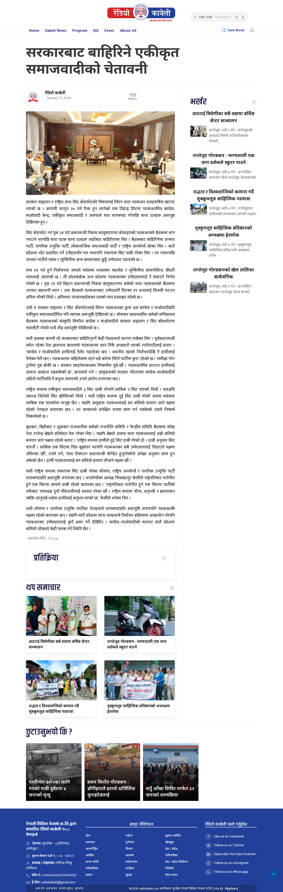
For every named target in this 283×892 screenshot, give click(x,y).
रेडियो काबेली (55, 92)
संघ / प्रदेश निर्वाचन (176, 862)
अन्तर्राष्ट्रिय (92, 848)
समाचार (90, 842)
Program (79, 30)
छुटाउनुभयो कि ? (49, 732)
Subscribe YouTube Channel (234, 854)
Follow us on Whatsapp (231, 872)
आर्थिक (90, 855)
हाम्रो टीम (40, 888)
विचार (129, 848)
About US (128, 30)
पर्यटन (129, 835)
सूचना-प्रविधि (173, 835)
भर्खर (198, 102)
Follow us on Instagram (231, 863)
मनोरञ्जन (131, 862)
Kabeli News (55, 30)
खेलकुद (169, 842)
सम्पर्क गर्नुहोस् (66, 888)
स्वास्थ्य (130, 855)
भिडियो (169, 868)
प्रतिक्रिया (46, 558)
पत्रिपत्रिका (92, 868)
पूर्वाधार (130, 842)
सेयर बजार (171, 875)
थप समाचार (43, 587)
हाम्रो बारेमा (51, 888)
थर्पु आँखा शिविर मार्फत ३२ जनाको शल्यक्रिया (170, 791)
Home (34, 30)
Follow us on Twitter (229, 845)
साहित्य (130, 868)
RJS (96, 30)
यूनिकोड (79, 888)
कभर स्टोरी (92, 862)
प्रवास (89, 875)
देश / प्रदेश (171, 848)
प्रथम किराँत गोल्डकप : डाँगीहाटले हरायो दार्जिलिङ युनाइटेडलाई (111, 788)
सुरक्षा (129, 875)
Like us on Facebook (229, 836)
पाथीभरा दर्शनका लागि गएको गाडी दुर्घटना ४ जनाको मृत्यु (49, 788)
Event (109, 30)
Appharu (231, 888)
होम (88, 835)
